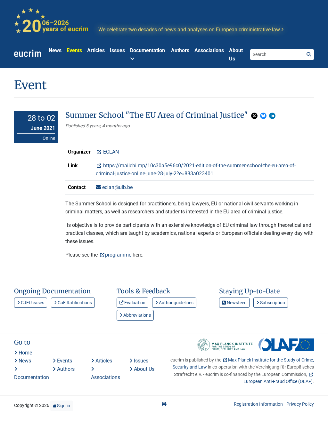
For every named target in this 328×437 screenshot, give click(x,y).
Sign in (63, 405)
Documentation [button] (147, 50)
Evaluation (134, 302)
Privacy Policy (300, 404)
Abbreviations (136, 315)
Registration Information (258, 404)
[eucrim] (27, 55)
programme (118, 255)
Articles (96, 50)
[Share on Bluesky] (263, 116)
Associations (209, 50)
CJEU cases (32, 302)
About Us (236, 54)
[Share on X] (254, 116)
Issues (117, 50)
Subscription (272, 302)
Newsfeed (236, 302)
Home (24, 353)
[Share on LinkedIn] (272, 116)
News (55, 50)
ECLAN (110, 152)
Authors (180, 50)
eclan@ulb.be (117, 187)
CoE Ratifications (74, 302)
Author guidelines (175, 302)
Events (74, 50)
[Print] (164, 404)
